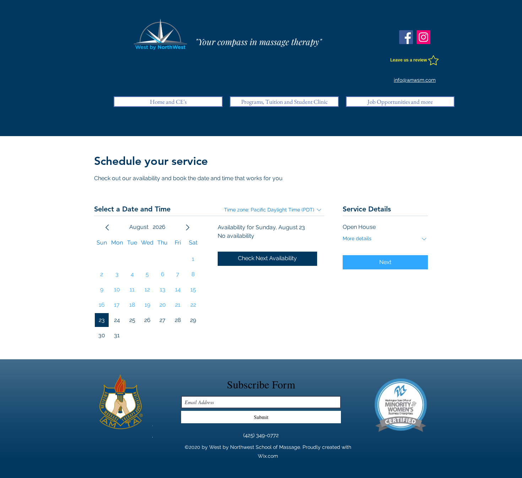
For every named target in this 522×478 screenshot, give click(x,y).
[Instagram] (423, 37)
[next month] (187, 227)
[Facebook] (406, 37)
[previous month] (107, 227)
